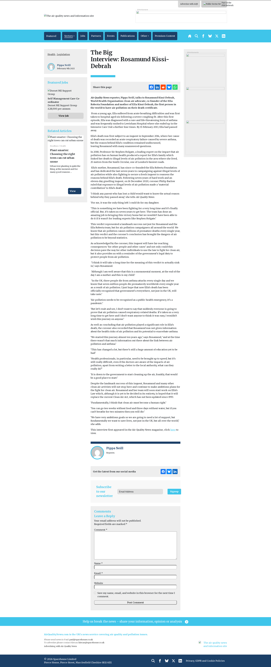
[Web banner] (181, 16)
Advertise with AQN (189, 4)
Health (51, 54)
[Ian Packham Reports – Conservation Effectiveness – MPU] (205, 102)
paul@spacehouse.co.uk (81, 639)
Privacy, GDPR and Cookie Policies (205, 660)
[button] (52, 36)
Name (98, 563)
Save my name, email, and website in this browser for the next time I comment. (136, 595)
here (173, 429)
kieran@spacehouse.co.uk (91, 642)
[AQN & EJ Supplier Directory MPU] (205, 69)
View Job (64, 115)
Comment (100, 529)
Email (98, 573)
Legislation (63, 54)
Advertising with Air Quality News (60, 646)
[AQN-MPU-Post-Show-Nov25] (205, 136)
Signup (174, 491)
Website (98, 583)
